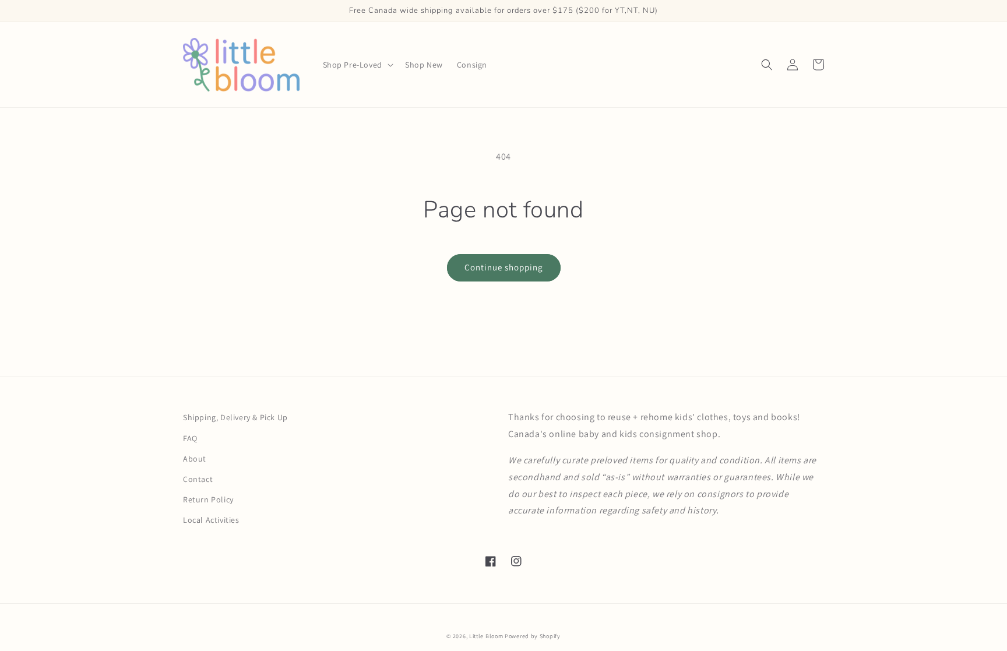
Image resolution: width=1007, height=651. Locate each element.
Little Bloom (486, 636)
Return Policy (208, 499)
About (194, 458)
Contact (198, 479)
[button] (357, 64)
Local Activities (211, 520)
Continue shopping (503, 267)
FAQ (190, 438)
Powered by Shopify (533, 636)
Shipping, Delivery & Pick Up (235, 417)
